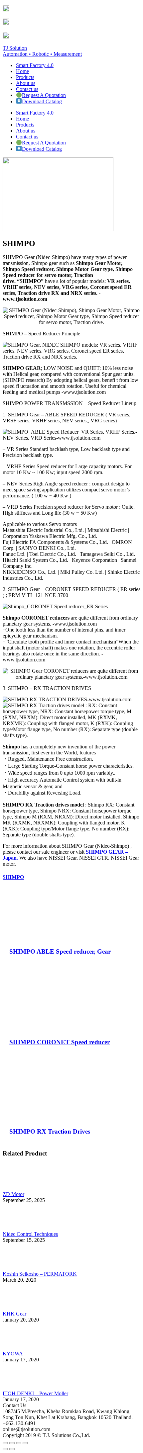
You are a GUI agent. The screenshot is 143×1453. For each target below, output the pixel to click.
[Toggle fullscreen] (18, 1443)
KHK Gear (14, 1314)
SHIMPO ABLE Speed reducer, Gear (60, 951)
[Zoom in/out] (25, 1443)
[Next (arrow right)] (12, 1449)
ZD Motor (13, 1194)
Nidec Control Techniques (30, 1234)
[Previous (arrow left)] (5, 1449)
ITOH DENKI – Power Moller (35, 1393)
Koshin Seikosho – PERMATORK (40, 1274)
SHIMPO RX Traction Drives (49, 1131)
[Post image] (21, 1188)
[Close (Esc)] (5, 1443)
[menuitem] (35, 65)
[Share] (12, 1443)
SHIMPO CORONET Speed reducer (59, 1042)
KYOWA (13, 1353)
